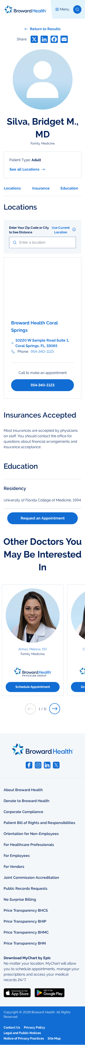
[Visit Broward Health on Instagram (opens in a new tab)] (38, 765)
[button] (77, 9)
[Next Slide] (54, 708)
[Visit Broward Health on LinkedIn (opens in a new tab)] (47, 765)
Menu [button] (64, 9)
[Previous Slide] (30, 708)
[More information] (74, 229)
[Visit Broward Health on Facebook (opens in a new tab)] (29, 765)
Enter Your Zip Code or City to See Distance (29, 230)
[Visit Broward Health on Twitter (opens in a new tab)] (56, 765)
